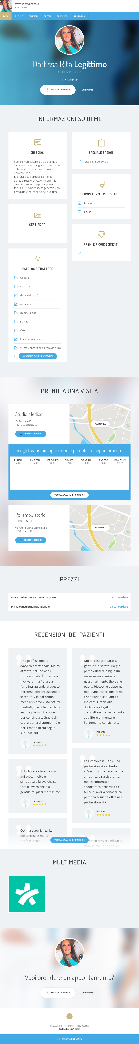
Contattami (87, 89)
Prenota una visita (72, 1039)
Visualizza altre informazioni (38, 356)
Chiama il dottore (33, 433)
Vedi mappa (100, 423)
